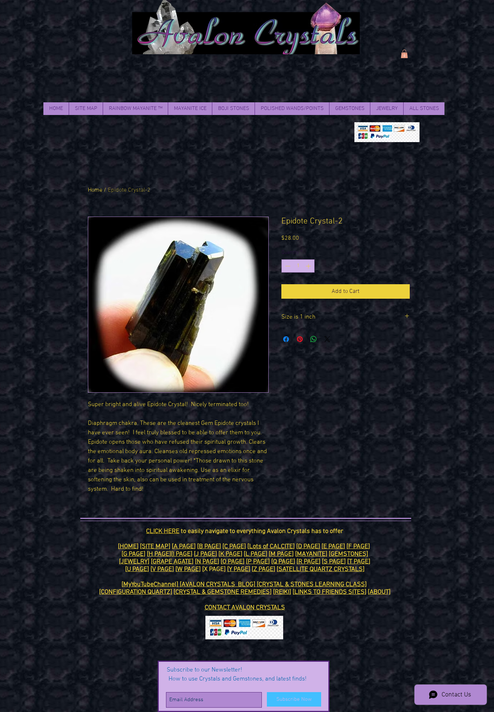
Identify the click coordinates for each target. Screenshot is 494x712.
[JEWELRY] (134, 562)
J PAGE (205, 554)
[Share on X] (327, 339)
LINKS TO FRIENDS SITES (329, 592)
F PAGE (358, 546)
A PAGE (184, 546)
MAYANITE (311, 554)
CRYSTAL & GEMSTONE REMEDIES (222, 592)
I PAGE (182, 554)
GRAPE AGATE (172, 562)
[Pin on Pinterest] (299, 339)
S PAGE (334, 562)
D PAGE (308, 546)
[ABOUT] (379, 592)
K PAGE (230, 554)
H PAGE (159, 554)
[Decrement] (286, 266)
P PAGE (258, 562)
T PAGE (359, 562)
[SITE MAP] (155, 546)
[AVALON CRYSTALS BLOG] (218, 584)
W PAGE (188, 569)
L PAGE (255, 554)
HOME (128, 546)
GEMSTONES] (349, 554)
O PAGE (232, 562)
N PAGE (207, 562)
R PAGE (308, 562)
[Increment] (309, 266)
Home (95, 190)
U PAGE (137, 569)
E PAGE (333, 546)
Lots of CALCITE (271, 546)
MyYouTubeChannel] (151, 584)
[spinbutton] (298, 266)
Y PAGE (238, 569)
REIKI (282, 592)
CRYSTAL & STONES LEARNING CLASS (312, 584)
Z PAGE (263, 569)
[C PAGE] (234, 546)
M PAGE (281, 554)
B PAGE (209, 546)
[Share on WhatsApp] (313, 339)
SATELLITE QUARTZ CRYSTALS (320, 569)
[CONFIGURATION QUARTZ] (135, 592)
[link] (404, 54)
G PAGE (133, 554)
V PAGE (162, 569)
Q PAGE (283, 562)
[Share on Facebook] (286, 339)
